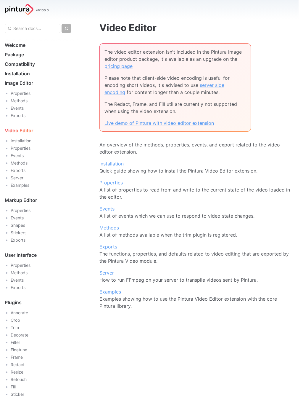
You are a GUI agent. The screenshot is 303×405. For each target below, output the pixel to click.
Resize (17, 371)
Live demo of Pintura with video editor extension (159, 123)
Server (17, 177)
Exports (18, 115)
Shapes (18, 225)
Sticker (17, 394)
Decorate (19, 334)
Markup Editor (21, 200)
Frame (17, 357)
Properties (20, 93)
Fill (13, 386)
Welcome (15, 45)
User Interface (21, 255)
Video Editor (19, 130)
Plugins (13, 302)
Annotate (19, 312)
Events (17, 108)
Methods (19, 100)
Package (14, 55)
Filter (15, 342)
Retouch (19, 379)
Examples (20, 185)
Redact (18, 364)
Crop (15, 320)
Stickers (18, 232)
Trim (15, 327)
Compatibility (20, 64)
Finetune (19, 349)
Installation (17, 73)
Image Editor (19, 83)
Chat (70, 28)
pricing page (118, 66)
